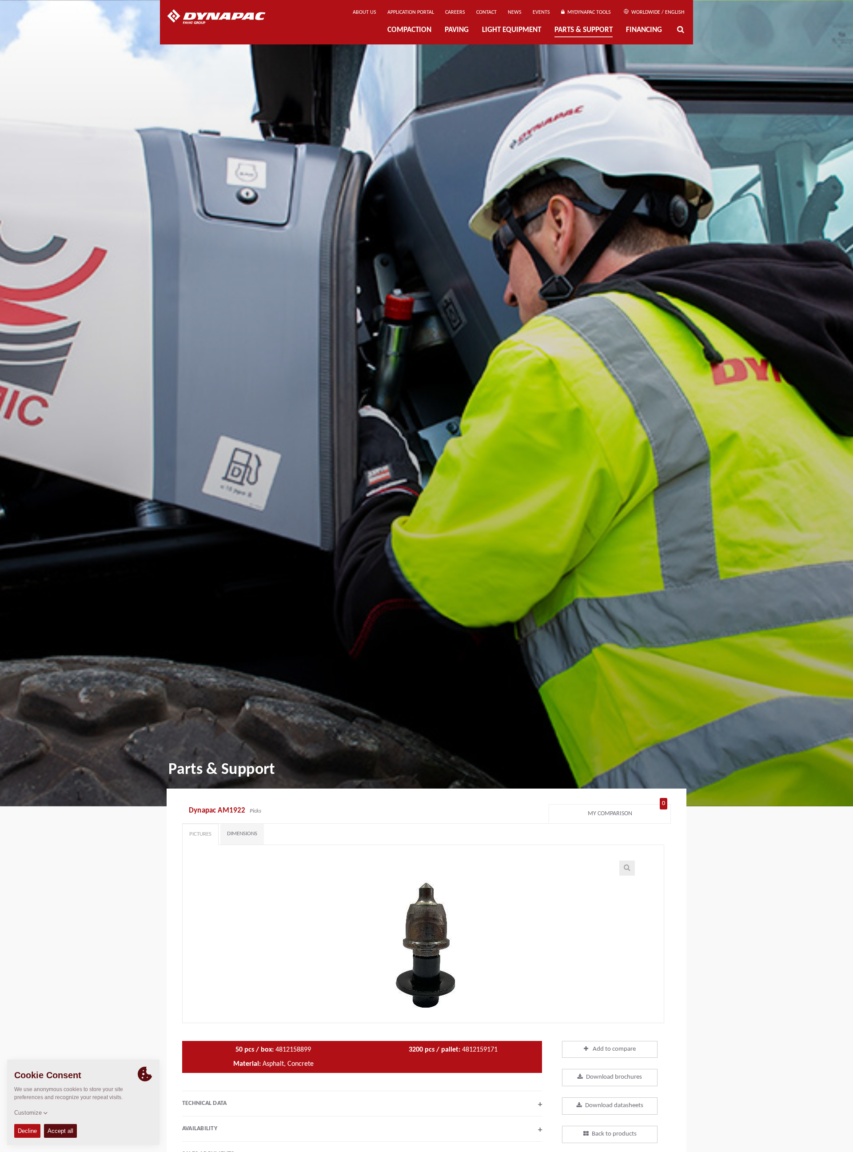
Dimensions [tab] (242, 834)
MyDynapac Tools (588, 12)
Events (541, 12)
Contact (486, 12)
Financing (644, 30)
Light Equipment (511, 30)
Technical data (362, 1104)
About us (364, 12)
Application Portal (410, 12)
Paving (457, 30)
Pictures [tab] (200, 834)
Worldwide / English (657, 12)
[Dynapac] (223, 18)
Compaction (409, 30)
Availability (362, 1129)
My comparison (627, 811)
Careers (455, 12)
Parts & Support (583, 30)
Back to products (614, 1134)
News (515, 12)
